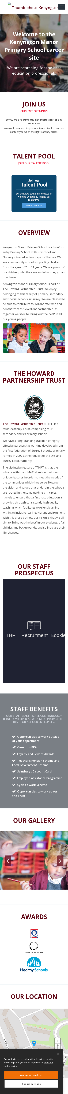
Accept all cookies (31, 1075)
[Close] (58, 1054)
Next (60, 860)
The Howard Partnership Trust (23, 424)
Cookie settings (31, 1083)
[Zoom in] (57, 1041)
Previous (8, 860)
